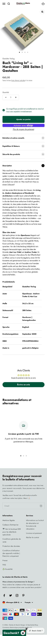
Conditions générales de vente (12, 540)
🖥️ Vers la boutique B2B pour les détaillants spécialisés (12, 532)
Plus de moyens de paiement (23, 129)
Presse (5, 560)
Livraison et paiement (34, 533)
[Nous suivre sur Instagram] (17, 595)
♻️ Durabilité (7, 569)
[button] (14, 633)
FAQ (4, 564)
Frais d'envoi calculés (18, 80)
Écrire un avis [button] (23, 384)
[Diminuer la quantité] (6, 97)
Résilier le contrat (32, 537)
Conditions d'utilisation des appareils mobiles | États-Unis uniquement (11, 553)
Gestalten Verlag (9, 58)
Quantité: (6, 92)
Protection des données (11, 546)
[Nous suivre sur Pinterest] (23, 595)
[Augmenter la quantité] (16, 97)
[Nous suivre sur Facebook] (4, 595)
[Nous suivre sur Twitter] (10, 595)
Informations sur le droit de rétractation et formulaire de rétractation (35, 524)
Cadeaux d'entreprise (10, 524)
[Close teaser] (27, 629)
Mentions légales (9, 520)
